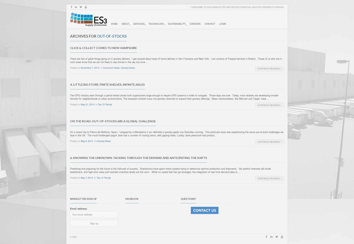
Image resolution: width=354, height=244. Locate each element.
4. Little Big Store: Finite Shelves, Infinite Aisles (107, 84)
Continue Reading (268, 68)
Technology (156, 23)
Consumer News (111, 67)
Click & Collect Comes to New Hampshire (103, 48)
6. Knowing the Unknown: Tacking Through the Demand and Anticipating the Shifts (138, 157)
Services (139, 23)
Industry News (128, 67)
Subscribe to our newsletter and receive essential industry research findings (237, 7)
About (125, 23)
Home (114, 23)
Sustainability (176, 23)
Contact (210, 23)
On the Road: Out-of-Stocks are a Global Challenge (113, 121)
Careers (195, 23)
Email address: (78, 208)
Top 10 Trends (105, 104)
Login (222, 23)
